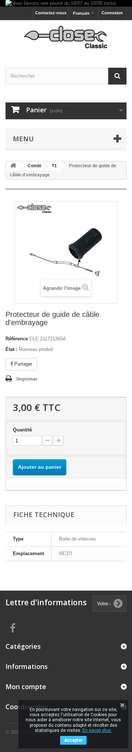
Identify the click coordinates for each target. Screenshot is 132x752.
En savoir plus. (97, 730)
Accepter (73, 740)
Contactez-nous (50, 13)
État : (11, 349)
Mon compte (26, 686)
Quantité (22, 430)
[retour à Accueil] (13, 166)
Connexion (112, 13)
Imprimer (26, 379)
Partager (22, 364)
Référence (17, 338)
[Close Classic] (66, 37)
